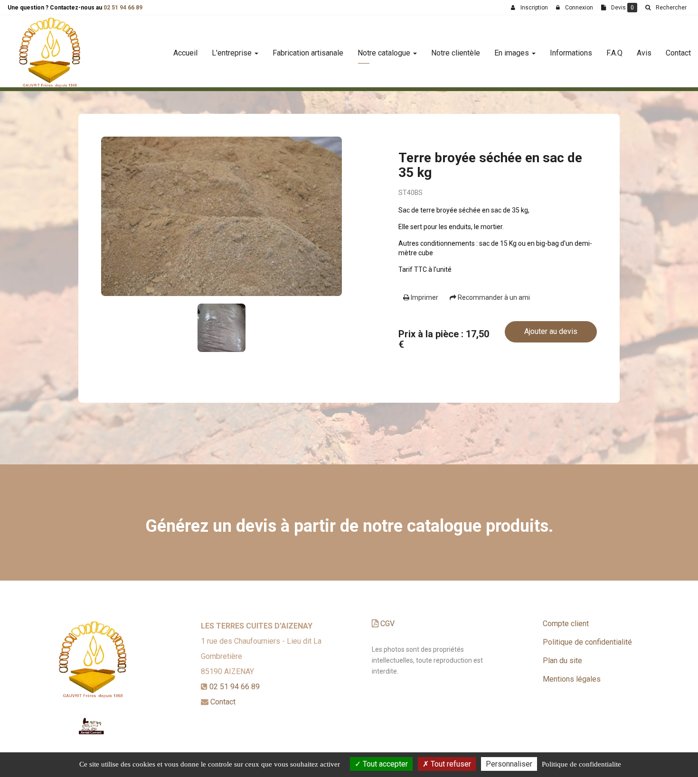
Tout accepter (384, 763)
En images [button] (512, 52)
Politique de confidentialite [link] (581, 764)
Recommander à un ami (493, 297)
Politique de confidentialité (587, 642)
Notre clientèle (455, 52)
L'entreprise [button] (233, 52)
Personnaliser (509, 763)
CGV (386, 623)
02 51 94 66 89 (123, 7)
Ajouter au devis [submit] (550, 331)
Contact (678, 52)
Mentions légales (572, 679)
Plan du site (562, 660)
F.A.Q (614, 52)
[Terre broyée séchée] (221, 216)
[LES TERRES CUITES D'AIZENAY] (50, 53)
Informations (571, 52)
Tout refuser (450, 763)
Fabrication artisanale (308, 52)
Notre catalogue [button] (385, 52)
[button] (665, 7)
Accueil (185, 52)
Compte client (566, 623)
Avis (644, 52)
